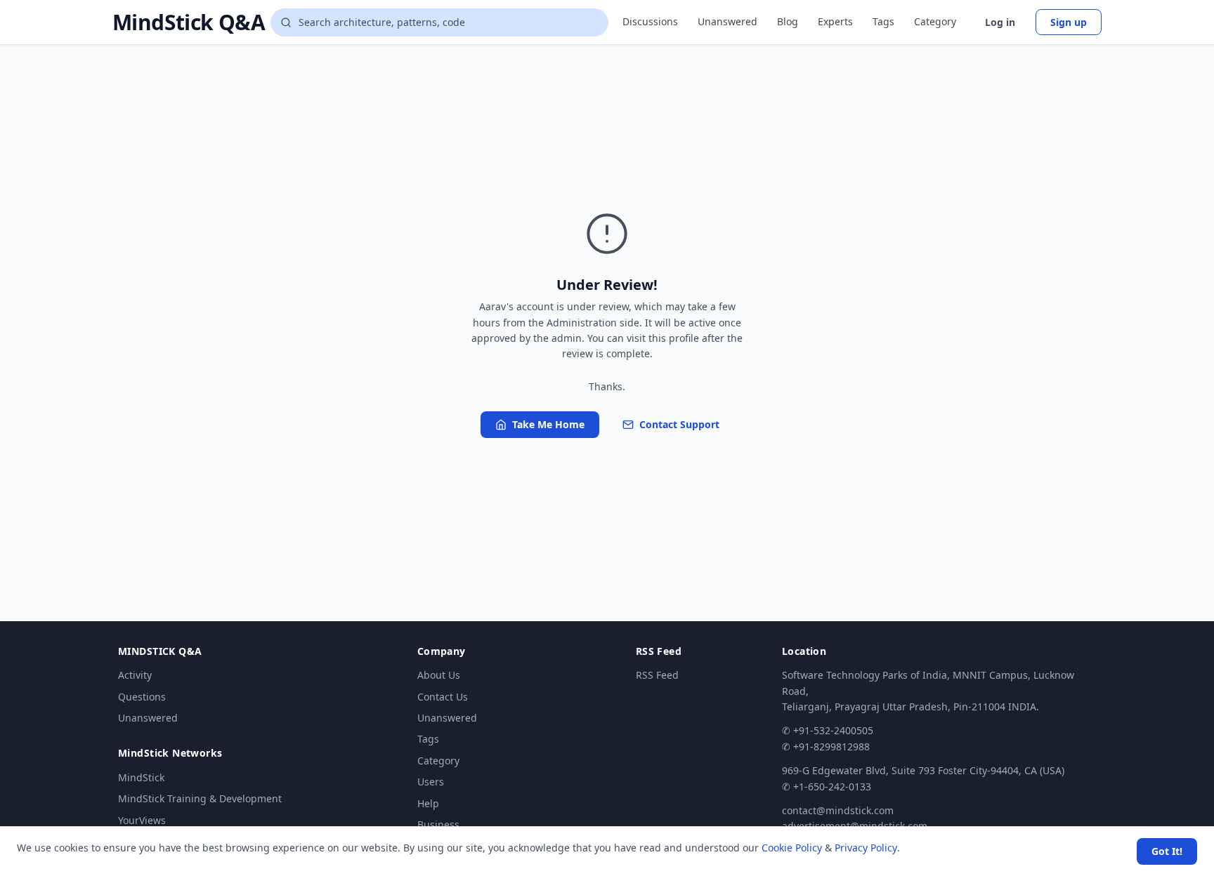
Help (428, 803)
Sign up (1068, 22)
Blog (787, 21)
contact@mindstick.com (838, 810)
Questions (142, 696)
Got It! (1166, 851)
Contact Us (442, 696)
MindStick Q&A (188, 22)
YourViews (142, 820)
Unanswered (727, 21)
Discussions (650, 21)
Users (430, 781)
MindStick (141, 777)
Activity (135, 675)
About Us (438, 675)
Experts (835, 21)
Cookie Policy (792, 847)
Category (935, 21)
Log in (1000, 22)
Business (438, 824)
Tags (883, 21)
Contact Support (679, 424)
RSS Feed (657, 675)
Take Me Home (548, 424)
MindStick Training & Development (200, 798)
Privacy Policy (866, 847)
